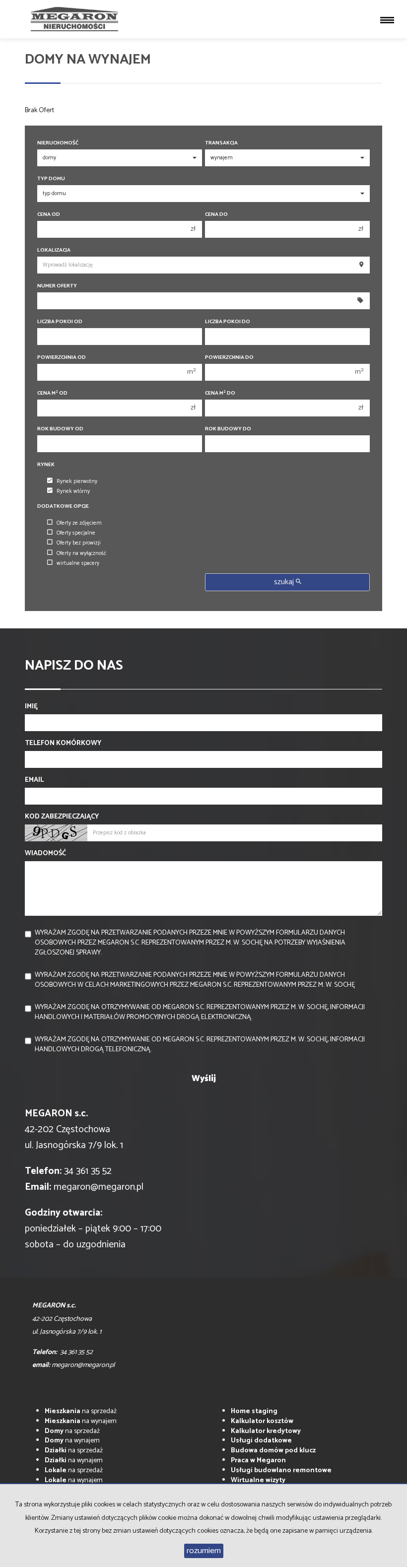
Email (34, 780)
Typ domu (51, 179)
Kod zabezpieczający (62, 817)
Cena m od (52, 393)
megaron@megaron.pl (98, 1187)
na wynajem (81, 1421)
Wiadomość (45, 854)
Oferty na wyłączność (81, 553)
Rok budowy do (228, 429)
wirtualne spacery (78, 563)
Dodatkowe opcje (63, 506)
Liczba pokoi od (59, 322)
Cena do (216, 214)
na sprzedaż (81, 1411)
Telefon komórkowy (63, 744)
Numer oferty (57, 286)
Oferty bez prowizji (79, 543)
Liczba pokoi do (227, 322)
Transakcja (221, 143)
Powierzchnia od (61, 357)
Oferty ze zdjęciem (79, 523)
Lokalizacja (53, 250)
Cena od (48, 214)
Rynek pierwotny (77, 481)
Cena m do (220, 393)
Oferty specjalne (76, 533)
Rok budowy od (60, 429)
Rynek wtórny (73, 491)
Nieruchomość (57, 143)
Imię (31, 707)
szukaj (285, 582)
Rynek (46, 465)
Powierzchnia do (229, 357)
